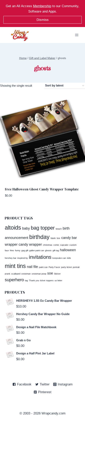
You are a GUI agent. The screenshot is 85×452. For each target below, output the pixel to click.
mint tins (15, 266)
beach (59, 229)
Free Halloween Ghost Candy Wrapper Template (42, 189)
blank (53, 238)
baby (26, 228)
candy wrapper (30, 244)
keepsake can (59, 258)
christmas (47, 245)
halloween (68, 250)
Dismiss (43, 20)
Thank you (34, 280)
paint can (43, 267)
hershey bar (10, 258)
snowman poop (39, 274)
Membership (42, 6)
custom (72, 245)
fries (12, 250)
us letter (58, 280)
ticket (42, 280)
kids (69, 258)
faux (7, 250)
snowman (26, 274)
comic (56, 245)
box (58, 238)
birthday (39, 237)
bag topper (43, 228)
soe (50, 273)
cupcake (64, 245)
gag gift (24, 250)
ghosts (48, 250)
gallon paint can (36, 250)
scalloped (15, 274)
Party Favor (54, 267)
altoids (13, 227)
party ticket (66, 267)
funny (17, 250)
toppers (50, 280)
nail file (32, 267)
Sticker (57, 274)
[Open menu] (76, 35)
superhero (14, 279)
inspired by (22, 258)
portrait (76, 267)
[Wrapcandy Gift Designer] (20, 35)
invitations (40, 257)
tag (26, 280)
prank (7, 274)
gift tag (56, 250)
